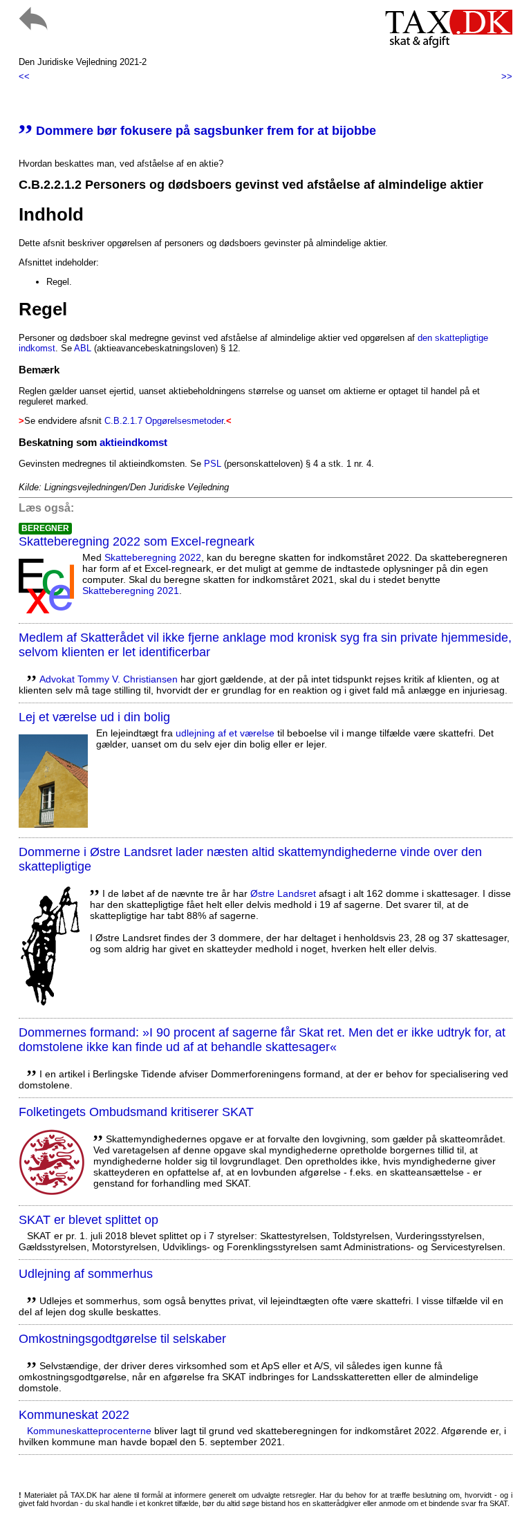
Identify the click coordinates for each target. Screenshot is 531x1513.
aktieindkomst (133, 442)
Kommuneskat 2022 (74, 1415)
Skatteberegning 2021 (130, 590)
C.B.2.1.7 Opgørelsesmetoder (163, 421)
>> (506, 76)
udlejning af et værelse (225, 733)
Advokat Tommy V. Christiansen (108, 679)
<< (24, 76)
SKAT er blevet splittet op (88, 1220)
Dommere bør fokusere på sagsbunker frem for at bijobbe (197, 131)
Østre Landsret (283, 893)
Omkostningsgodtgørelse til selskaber (122, 1339)
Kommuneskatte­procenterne (89, 1430)
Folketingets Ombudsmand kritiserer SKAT (136, 1112)
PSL (212, 463)
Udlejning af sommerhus (86, 1274)
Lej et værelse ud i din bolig (94, 717)
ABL (82, 348)
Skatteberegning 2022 (152, 557)
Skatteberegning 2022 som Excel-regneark (136, 541)
